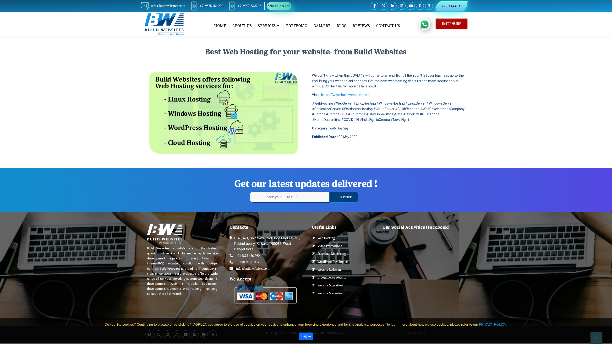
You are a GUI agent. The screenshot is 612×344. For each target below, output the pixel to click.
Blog (341, 25)
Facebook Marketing (330, 254)
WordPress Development (333, 261)
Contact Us (388, 25)
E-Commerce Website (330, 277)
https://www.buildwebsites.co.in (346, 95)
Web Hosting (325, 238)
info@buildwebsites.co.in (168, 6)
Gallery (322, 25)
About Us (242, 25)
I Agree (306, 336)
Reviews (361, 25)
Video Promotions (328, 246)
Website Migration (329, 285)
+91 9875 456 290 (211, 6)
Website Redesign (328, 269)
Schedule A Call (279, 6)
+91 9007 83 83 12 (249, 6)
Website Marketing (329, 293)
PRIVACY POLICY (492, 324)
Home (220, 25)
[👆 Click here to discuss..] (427, 24)
